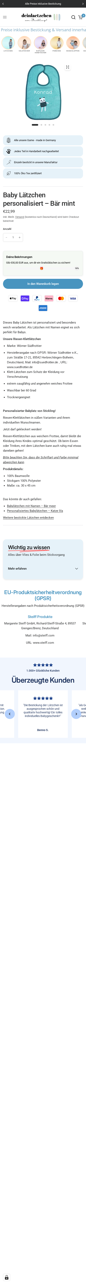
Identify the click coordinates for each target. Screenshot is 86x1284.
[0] (80, 17)
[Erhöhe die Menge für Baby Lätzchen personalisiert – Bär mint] (19, 237)
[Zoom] (68, 67)
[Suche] (73, 17)
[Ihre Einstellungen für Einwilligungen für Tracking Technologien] (6, 1277)
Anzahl (7, 228)
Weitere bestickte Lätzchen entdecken (28, 517)
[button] (10, 714)
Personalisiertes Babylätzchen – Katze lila (35, 511)
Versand (19, 217)
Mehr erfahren (17, 568)
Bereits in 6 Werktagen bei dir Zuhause (44, 3)
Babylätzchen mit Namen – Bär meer (31, 506)
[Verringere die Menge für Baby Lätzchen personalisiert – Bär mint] (6, 237)
